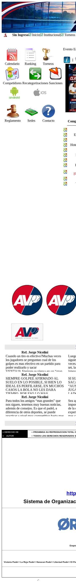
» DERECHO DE (10, 432)
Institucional (51, 35)
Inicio (35, 35)
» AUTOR (8, 436)
